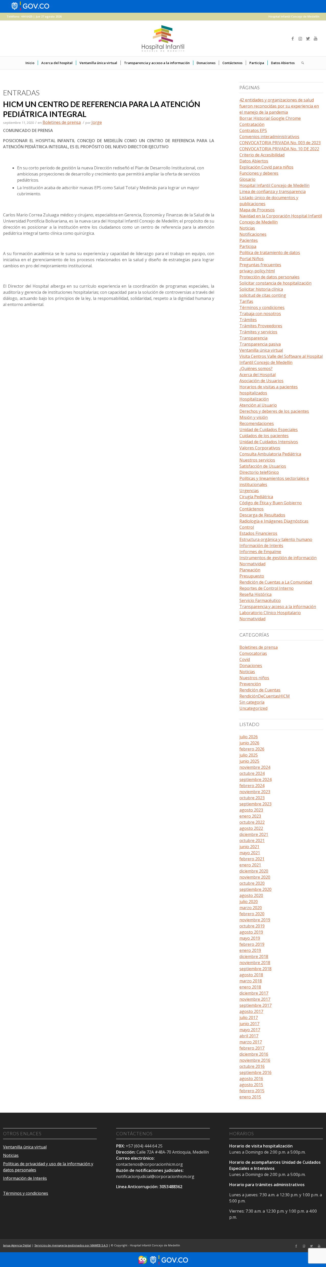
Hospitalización (254, 399)
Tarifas (246, 301)
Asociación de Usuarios (261, 381)
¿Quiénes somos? (256, 368)
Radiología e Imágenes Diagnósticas (273, 521)
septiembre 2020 (255, 889)
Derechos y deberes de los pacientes (274, 411)
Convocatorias (253, 653)
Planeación (249, 570)
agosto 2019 (251, 932)
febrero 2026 (251, 749)
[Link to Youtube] (315, 38)
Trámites (248, 319)
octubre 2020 (252, 883)
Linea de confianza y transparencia (272, 191)
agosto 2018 (251, 975)
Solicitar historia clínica (261, 289)
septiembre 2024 (255, 779)
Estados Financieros (258, 533)
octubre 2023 (252, 798)
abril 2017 (248, 1036)
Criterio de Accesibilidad (261, 155)
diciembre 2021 (253, 834)
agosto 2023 (251, 810)
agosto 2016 (251, 1078)
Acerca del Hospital (257, 374)
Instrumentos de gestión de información (278, 558)
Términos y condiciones (261, 307)
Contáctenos (251, 509)
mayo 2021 (249, 853)
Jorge (96, 122)
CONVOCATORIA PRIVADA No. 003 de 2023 (280, 142)
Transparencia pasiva (260, 344)
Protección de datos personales (269, 277)
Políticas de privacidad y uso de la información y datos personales (48, 1167)
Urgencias (249, 490)
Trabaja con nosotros (260, 313)
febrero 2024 (251, 785)
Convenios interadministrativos (269, 136)
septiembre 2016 (255, 1072)
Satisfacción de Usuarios (262, 466)
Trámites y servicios (258, 332)
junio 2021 (249, 846)
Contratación (251, 124)
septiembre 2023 (255, 804)
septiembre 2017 (255, 1005)
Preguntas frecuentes (260, 265)
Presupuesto (251, 576)
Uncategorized (253, 708)
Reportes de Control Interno (266, 588)
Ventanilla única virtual (261, 350)
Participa (247, 246)
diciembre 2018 (253, 956)
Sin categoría (251, 702)
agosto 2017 (251, 1011)
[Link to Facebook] (292, 38)
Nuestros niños (254, 678)
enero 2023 (250, 816)
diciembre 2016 (253, 1054)
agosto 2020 (251, 895)
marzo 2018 (250, 981)
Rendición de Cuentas (259, 690)
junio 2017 (249, 1023)
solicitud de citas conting (262, 295)
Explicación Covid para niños (266, 167)
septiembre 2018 (255, 968)
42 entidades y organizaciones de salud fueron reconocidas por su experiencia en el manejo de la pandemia (279, 106)
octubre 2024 (252, 773)
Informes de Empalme (260, 551)
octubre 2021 (252, 840)
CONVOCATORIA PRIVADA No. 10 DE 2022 (279, 149)
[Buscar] (301, 62)
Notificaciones (252, 234)
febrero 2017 (251, 1048)
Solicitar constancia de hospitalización (275, 283)
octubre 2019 (252, 926)
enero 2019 (250, 950)
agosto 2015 (251, 1084)
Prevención (250, 684)
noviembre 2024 (254, 767)
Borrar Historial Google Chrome (270, 118)
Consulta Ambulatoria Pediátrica (270, 454)
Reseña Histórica (255, 594)
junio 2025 (249, 761)
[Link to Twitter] (308, 38)
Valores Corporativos (259, 448)
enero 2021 (250, 865)
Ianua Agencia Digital (17, 1245)
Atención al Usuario (258, 405)
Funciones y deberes (258, 173)
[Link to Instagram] (300, 38)
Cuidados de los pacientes (264, 435)
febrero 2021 (251, 859)
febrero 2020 (251, 914)
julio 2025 (248, 755)
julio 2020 (248, 901)
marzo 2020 (250, 907)
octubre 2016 (252, 1066)
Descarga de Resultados (262, 515)
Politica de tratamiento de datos (269, 252)
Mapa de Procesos (257, 210)
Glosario (247, 179)
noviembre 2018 (254, 962)
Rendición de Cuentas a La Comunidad (275, 582)
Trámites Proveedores (260, 326)
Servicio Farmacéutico (260, 600)
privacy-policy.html (257, 271)
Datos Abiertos (253, 161)
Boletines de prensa (62, 122)
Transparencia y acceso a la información (277, 606)
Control (246, 527)
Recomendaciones (256, 423)
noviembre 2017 (254, 999)
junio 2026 (249, 743)
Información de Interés (261, 545)
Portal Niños (251, 258)
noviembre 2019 (254, 920)
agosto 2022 (251, 828)
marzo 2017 (250, 1042)
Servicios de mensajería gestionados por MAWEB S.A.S (71, 1245)
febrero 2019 (251, 944)
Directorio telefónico (259, 472)
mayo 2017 (249, 1030)
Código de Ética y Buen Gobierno (270, 503)
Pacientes (248, 240)
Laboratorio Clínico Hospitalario (270, 612)
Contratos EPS (253, 130)
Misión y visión (253, 417)
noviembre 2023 (254, 791)
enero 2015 (250, 1097)
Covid (244, 659)
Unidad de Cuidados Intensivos (268, 442)
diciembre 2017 (253, 993)
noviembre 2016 (254, 1060)
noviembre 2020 (254, 877)
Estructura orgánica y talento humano (275, 539)
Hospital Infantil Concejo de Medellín (293, 16)
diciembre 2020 (253, 871)
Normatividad (252, 564)
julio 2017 (248, 1017)
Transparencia (253, 338)
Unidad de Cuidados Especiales (268, 429)
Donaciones (250, 665)
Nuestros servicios (257, 460)
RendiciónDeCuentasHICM (264, 696)
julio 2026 (248, 737)
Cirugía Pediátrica (256, 496)
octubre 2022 (252, 822)
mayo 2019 (249, 938)
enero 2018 (250, 987)
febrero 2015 (251, 1091)
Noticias (247, 228)
